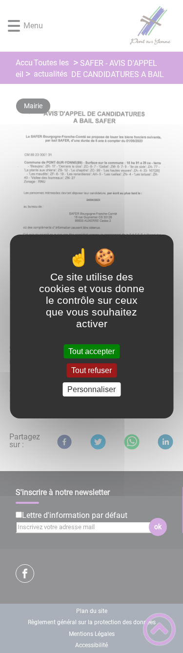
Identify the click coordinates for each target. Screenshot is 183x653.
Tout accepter (91, 351)
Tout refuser (91, 370)
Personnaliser (91, 389)
